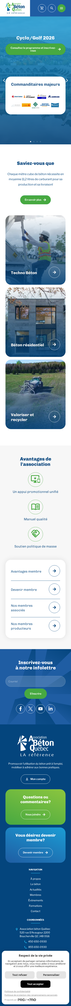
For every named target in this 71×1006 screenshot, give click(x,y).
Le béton (35, 884)
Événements (35, 900)
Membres (35, 894)
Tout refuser (19, 975)
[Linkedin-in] (50, 708)
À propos (35, 878)
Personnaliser (51, 975)
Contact (35, 911)
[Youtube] (40, 708)
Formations (35, 905)
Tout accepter (35, 984)
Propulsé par (11, 999)
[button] (4, 80)
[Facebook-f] (20, 708)
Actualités (35, 889)
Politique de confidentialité (17, 991)
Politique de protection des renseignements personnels (31, 995)
